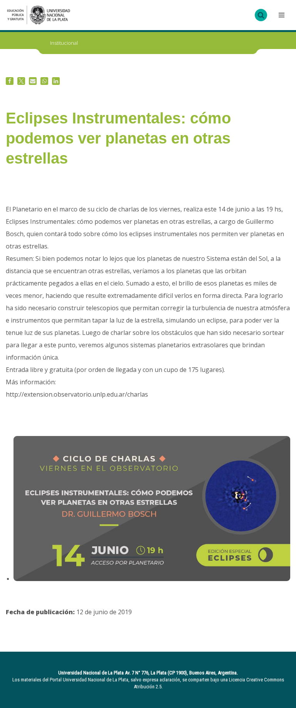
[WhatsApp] (44, 81)
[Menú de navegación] (280, 15)
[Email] (33, 81)
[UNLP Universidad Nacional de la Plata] (38, 15)
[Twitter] (21, 81)
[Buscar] (261, 15)
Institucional (64, 42)
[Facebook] (9, 81)
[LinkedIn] (56, 81)
